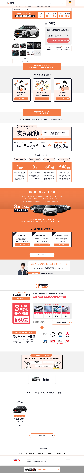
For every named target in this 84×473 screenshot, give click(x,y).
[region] (42, 313)
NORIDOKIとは (34, 3)
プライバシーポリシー (56, 459)
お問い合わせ (70, 4)
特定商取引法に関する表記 (32, 459)
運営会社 (68, 459)
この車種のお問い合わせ (58, 40)
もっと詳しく (42, 255)
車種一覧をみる (42, 469)
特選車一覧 (43, 3)
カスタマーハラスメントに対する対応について (36, 461)
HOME (27, 3)
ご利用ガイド (51, 3)
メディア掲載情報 (45, 459)
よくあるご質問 (60, 3)
